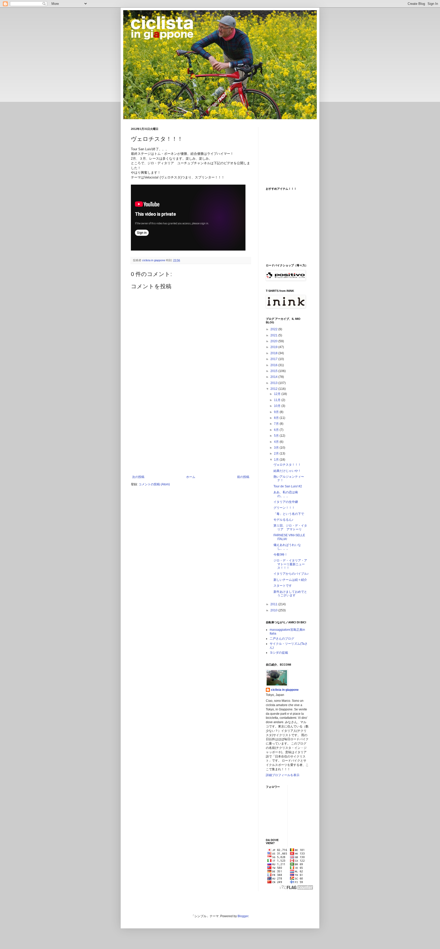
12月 (277, 394)
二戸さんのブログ (282, 638)
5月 (277, 435)
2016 (274, 365)
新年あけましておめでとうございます (290, 593)
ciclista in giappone (285, 690)
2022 (274, 329)
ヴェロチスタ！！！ (287, 464)
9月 (277, 412)
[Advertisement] (191, 437)
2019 (274, 347)
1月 (277, 459)
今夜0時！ (280, 554)
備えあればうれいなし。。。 (287, 546)
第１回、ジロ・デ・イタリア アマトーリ (290, 527)
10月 (277, 406)
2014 (274, 377)
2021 (274, 335)
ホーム (190, 477)
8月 (277, 418)
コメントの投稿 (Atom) (154, 484)
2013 (274, 383)
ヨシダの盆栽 (279, 652)
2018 (274, 353)
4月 (277, 442)
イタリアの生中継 (285, 502)
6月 (277, 430)
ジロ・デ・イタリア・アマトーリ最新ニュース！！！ (290, 564)
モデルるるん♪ (283, 519)
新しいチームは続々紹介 (290, 580)
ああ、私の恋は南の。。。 (285, 494)
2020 (274, 341)
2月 (277, 453)
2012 (274, 389)
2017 (274, 359)
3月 (277, 447)
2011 (274, 604)
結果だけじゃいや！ (287, 471)
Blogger (243, 916)
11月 (277, 400)
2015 (274, 371)
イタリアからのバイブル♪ (291, 573)
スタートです (282, 585)
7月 (277, 423)
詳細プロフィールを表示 (282, 775)
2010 (274, 610)
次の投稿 (138, 477)
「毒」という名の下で (288, 514)
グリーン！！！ (284, 508)
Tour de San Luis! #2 (287, 486)
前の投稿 (243, 477)
